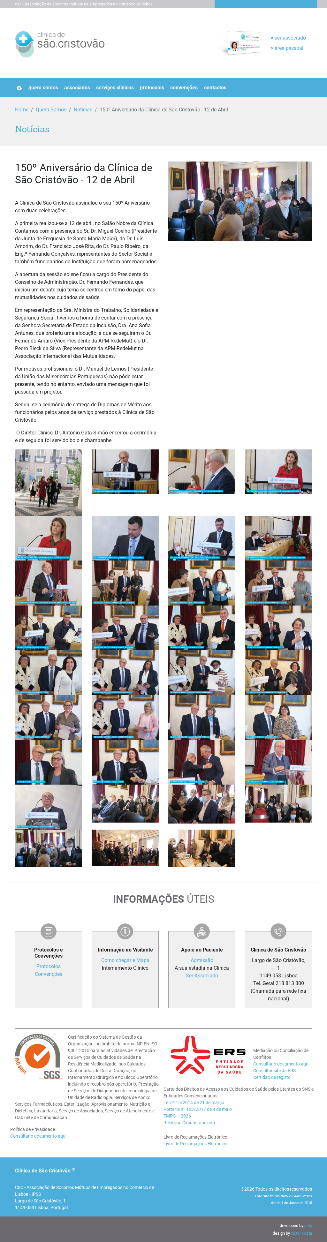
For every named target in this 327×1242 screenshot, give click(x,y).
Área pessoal (288, 48)
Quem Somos (43, 88)
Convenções (184, 88)
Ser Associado (202, 976)
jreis (308, 1225)
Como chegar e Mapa (125, 960)
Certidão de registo (272, 1077)
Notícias (83, 110)
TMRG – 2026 (177, 1115)
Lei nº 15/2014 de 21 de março (194, 1102)
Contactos (215, 88)
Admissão (202, 960)
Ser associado (289, 38)
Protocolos (152, 88)
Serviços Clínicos (115, 88)
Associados (77, 88)
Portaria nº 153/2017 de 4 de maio (198, 1109)
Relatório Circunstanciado (189, 1122)
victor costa (301, 1233)
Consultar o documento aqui (38, 1136)
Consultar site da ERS (274, 1070)
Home (21, 110)
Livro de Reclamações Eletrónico (195, 1143)
